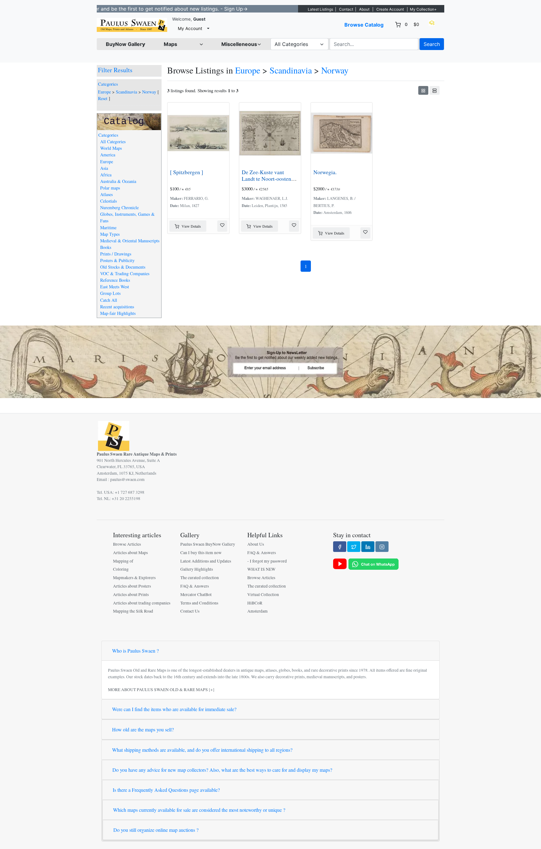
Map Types (110, 234)
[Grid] (423, 90)
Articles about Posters (132, 586)
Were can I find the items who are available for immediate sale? (174, 709)
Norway (149, 92)
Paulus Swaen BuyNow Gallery (207, 544)
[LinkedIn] (367, 546)
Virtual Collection (263, 594)
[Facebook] (339, 546)
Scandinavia (126, 92)
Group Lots (110, 293)
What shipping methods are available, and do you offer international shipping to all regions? (202, 749)
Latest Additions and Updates (205, 561)
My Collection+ (423, 9)
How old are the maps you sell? (143, 729)
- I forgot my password (267, 561)
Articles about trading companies (141, 603)
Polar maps (110, 188)
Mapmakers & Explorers (134, 577)
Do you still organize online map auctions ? (155, 829)
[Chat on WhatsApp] (373, 563)
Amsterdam (257, 611)
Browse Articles (127, 544)
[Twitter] (353, 546)
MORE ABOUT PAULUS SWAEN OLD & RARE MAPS (158, 689)
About (364, 9)
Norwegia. (325, 172)
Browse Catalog (364, 25)
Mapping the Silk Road (133, 611)
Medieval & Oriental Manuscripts (129, 241)
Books (105, 247)
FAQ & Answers (194, 586)
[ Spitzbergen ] (186, 172)
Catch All (108, 300)
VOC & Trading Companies (124, 273)
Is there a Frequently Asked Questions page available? (166, 789)
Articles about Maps (130, 552)
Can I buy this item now (201, 552)
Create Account (390, 9)
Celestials (108, 201)
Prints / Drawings (115, 254)
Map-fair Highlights (118, 313)
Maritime (108, 227)
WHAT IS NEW (261, 569)
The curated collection (199, 577)
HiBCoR (254, 603)
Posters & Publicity (117, 260)
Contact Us (189, 611)
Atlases (106, 194)
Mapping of (123, 561)
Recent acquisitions (117, 307)
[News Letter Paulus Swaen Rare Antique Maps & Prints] (270, 361)
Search (432, 44)
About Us (255, 544)
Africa (105, 175)
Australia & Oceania (118, 181)
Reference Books (115, 280)
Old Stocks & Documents (122, 267)
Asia (104, 168)
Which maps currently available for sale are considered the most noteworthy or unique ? (199, 809)
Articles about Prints (131, 594)
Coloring (121, 569)
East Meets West (114, 287)
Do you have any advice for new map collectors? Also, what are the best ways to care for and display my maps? (222, 769)
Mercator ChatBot (196, 594)
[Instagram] (382, 546)
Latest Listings (320, 9)
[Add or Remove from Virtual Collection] (222, 226)
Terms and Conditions (199, 603)
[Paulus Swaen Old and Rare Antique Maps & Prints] (132, 24)
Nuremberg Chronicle (119, 207)
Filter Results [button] (116, 70)
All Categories (113, 141)
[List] (435, 90)
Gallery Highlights (196, 569)
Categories (108, 84)
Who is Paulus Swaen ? (135, 650)
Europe (104, 92)
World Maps (111, 148)
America (107, 155)
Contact (346, 9)
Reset (102, 98)
